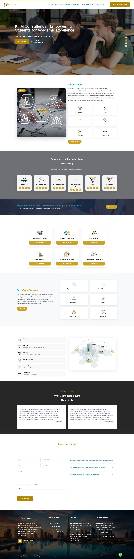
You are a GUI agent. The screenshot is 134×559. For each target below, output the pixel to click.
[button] (126, 38)
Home (51, 5)
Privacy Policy (99, 556)
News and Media (87, 5)
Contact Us (100, 5)
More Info (22, 309)
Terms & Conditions (111, 556)
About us (58, 5)
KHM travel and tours (56, 532)
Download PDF (27, 542)
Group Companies (71, 5)
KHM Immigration (55, 526)
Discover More (74, 142)
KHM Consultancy (55, 529)
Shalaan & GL (54, 523)
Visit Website (40, 242)
